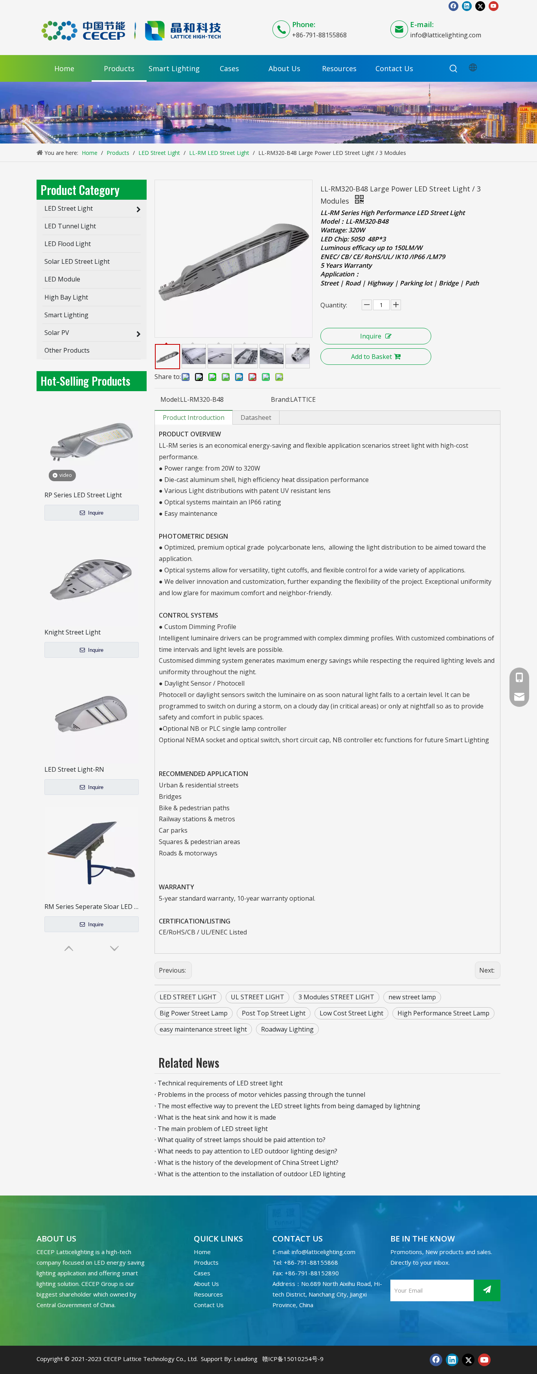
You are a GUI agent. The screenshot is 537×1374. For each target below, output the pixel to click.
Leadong (245, 1359)
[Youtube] (493, 5)
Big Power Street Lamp (194, 1013)
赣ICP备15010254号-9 (293, 1359)
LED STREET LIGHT (188, 997)
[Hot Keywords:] (454, 69)
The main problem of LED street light (213, 1128)
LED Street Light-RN (74, 769)
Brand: (280, 399)
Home (202, 1252)
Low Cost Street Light (351, 1013)
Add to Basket (371, 356)
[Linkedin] (467, 5)
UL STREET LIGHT (257, 997)
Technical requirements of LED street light (220, 1083)
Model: (170, 399)
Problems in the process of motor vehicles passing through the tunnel (261, 1094)
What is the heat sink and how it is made (217, 1117)
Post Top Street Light (273, 1013)
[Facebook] (453, 5)
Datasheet (256, 417)
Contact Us (209, 1305)
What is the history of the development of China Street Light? (248, 1162)
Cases (202, 1273)
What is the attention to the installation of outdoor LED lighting (252, 1174)
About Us (206, 1284)
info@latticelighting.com (445, 35)
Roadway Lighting (287, 1029)
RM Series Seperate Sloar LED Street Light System (91, 906)
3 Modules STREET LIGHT (336, 997)
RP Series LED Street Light (83, 495)
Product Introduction (193, 417)
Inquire (94, 513)
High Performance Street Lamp (443, 1013)
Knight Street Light (72, 632)
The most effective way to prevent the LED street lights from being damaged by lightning (289, 1106)
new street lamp (412, 997)
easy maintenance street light (203, 1029)
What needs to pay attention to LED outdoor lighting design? (247, 1151)
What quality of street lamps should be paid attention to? (242, 1139)
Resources (208, 1294)
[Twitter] (480, 5)
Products (206, 1262)
